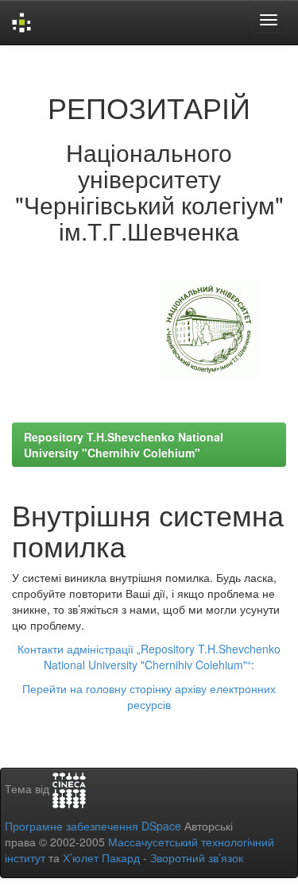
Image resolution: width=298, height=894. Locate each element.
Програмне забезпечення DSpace (93, 826)
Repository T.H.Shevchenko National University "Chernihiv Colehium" (123, 444)
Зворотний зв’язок (196, 857)
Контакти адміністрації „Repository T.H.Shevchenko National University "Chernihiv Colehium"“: (149, 656)
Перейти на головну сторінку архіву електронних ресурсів (149, 696)
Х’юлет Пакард (101, 857)
